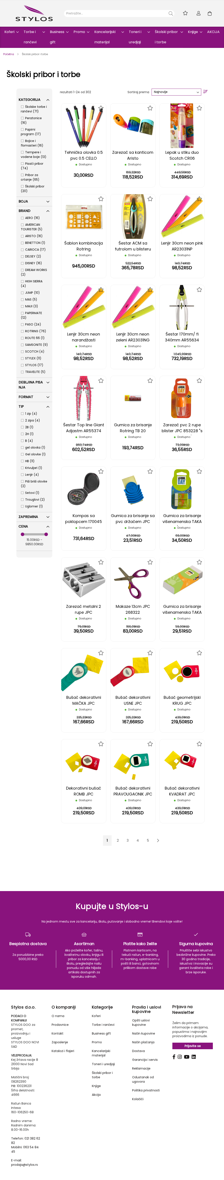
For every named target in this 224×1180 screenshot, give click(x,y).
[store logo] (34, 13)
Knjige (96, 1086)
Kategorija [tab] (29, 99)
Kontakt (57, 1033)
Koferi (96, 1016)
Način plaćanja (143, 1042)
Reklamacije (141, 1068)
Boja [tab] (23, 201)
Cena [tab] (23, 526)
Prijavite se (193, 1046)
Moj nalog (199, 13)
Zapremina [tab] (28, 516)
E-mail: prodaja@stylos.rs (24, 1162)
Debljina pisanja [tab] (31, 385)
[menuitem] (10, 32)
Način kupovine (143, 1033)
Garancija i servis (145, 1060)
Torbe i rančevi (103, 1025)
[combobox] (119, 13)
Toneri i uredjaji (103, 1064)
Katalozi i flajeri (63, 1051)
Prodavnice (60, 1025)
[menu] (112, 37)
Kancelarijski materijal (101, 1053)
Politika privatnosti (146, 1090)
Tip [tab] (21, 406)
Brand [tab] (24, 210)
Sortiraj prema (138, 92)
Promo (97, 1042)
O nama (58, 1016)
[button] (101, 108)
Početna (9, 54)
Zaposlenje (60, 1042)
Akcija (96, 1095)
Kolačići (138, 1099)
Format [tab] (26, 396)
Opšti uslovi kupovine (141, 1022)
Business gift (101, 1033)
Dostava (138, 1051)
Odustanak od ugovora (143, 1079)
